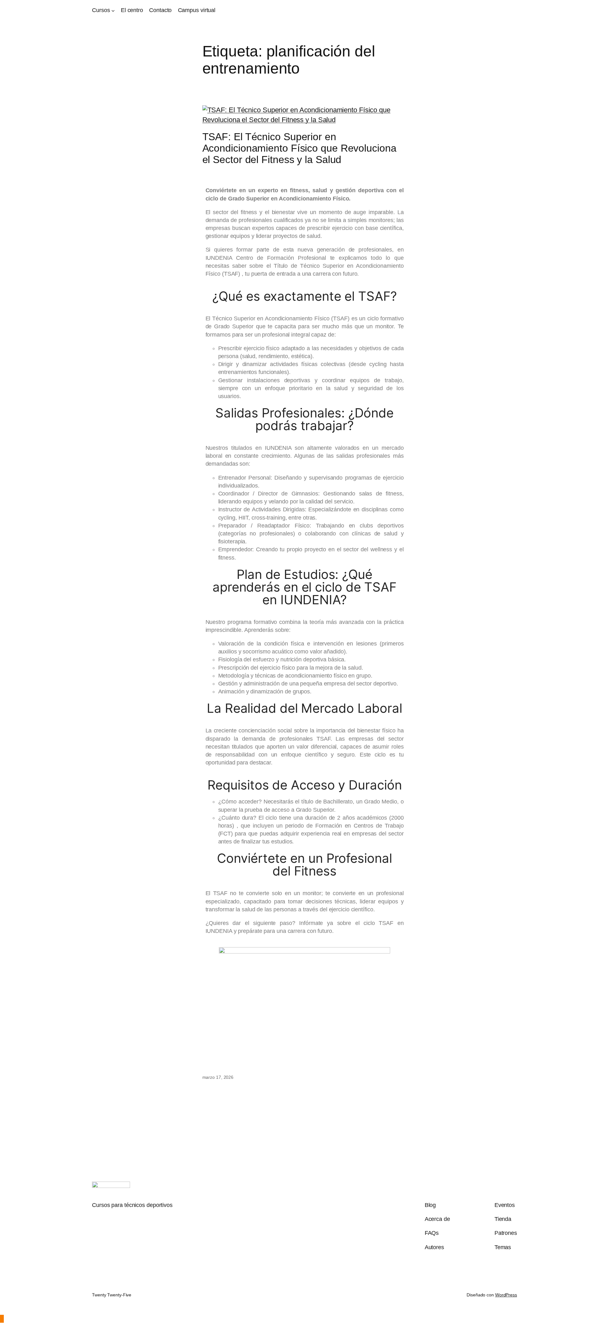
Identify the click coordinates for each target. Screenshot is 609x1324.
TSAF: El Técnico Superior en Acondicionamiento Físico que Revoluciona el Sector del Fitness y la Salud (299, 148)
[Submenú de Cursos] (113, 10)
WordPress (506, 1294)
